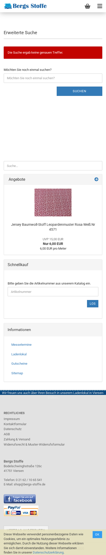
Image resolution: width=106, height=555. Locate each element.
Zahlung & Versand (17, 439)
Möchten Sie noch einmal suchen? (28, 70)
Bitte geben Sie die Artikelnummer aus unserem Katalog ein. (49, 283)
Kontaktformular (15, 424)
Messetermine (21, 344)
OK (97, 534)
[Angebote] (96, 179)
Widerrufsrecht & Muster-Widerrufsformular (34, 444)
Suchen (79, 91)
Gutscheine (19, 363)
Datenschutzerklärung (48, 552)
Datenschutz (12, 429)
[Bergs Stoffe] (23, 6)
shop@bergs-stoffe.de (29, 484)
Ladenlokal (19, 354)
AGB (7, 434)
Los (93, 303)
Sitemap (17, 373)
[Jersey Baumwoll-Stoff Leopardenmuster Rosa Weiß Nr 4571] (53, 202)
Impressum (12, 419)
